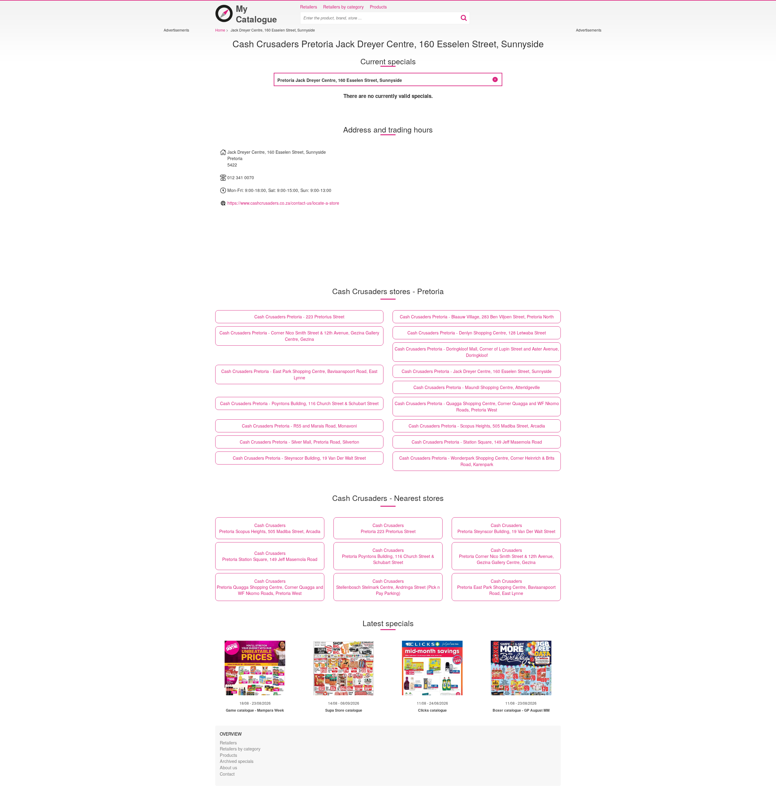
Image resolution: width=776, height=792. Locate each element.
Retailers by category (343, 7)
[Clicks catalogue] (432, 668)
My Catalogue (256, 13)
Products (378, 7)
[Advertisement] (182, 123)
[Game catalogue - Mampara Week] (255, 668)
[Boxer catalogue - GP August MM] (521, 668)
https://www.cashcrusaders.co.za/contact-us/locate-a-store (283, 203)
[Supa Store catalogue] (343, 668)
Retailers (308, 7)
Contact (227, 773)
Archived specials (236, 761)
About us (228, 767)
